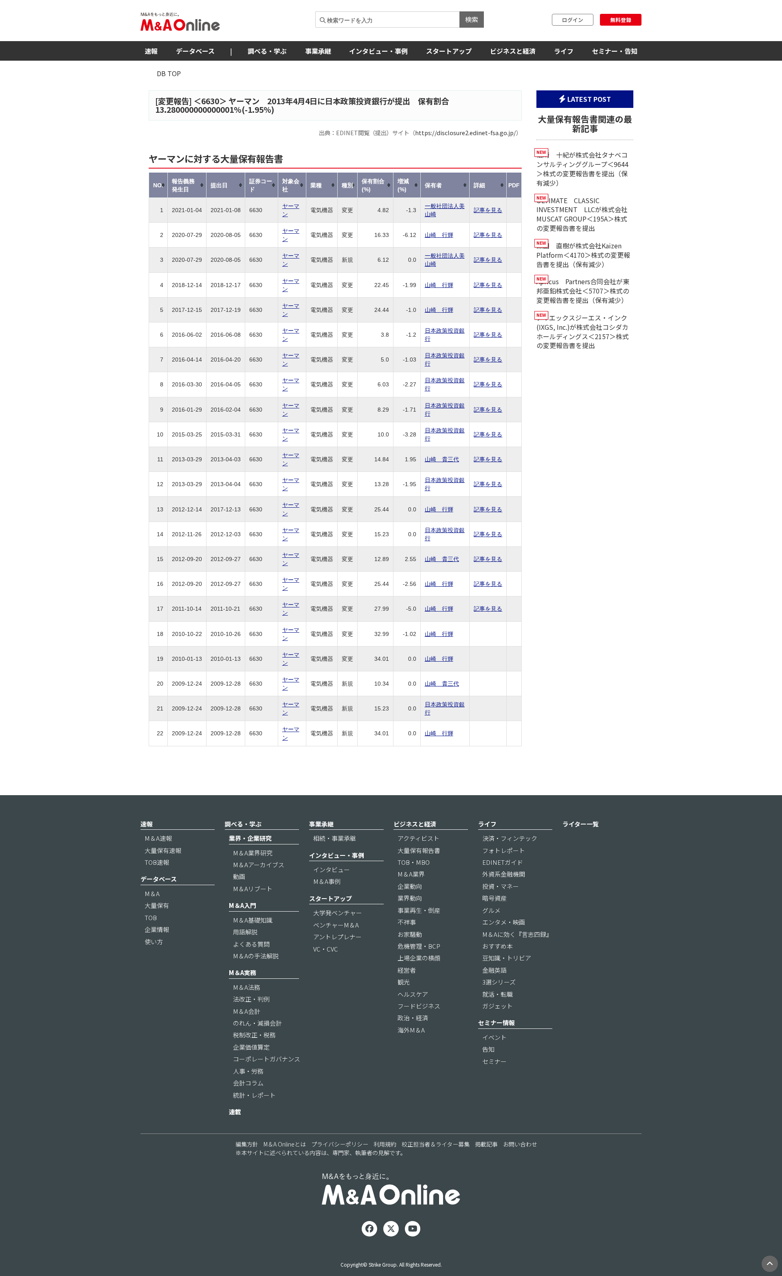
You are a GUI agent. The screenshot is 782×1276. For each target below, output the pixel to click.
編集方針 (246, 1144)
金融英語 (494, 970)
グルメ (491, 910)
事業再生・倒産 (419, 910)
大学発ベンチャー (337, 912)
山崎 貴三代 (442, 459)
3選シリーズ (499, 982)
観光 (404, 982)
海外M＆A (411, 1030)
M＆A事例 (326, 881)
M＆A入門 (242, 905)
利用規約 (384, 1144)
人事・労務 (248, 1071)
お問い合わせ (520, 1144)
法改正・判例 (251, 999)
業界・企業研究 (250, 838)
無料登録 (620, 20)
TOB (151, 917)
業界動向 (410, 898)
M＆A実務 (242, 972)
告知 (488, 1049)
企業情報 (157, 929)
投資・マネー (500, 886)
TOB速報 (157, 862)
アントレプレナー (337, 936)
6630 (210, 101)
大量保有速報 (163, 850)
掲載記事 (486, 1144)
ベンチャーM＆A (336, 925)
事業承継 (318, 51)
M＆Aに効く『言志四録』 (517, 934)
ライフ (563, 51)
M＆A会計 (246, 1011)
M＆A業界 (411, 874)
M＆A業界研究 (252, 852)
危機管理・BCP (419, 946)
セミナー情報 (496, 1022)
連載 (235, 1111)
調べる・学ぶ (267, 51)
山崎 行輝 (439, 235)
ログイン (572, 20)
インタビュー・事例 (378, 51)
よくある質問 (251, 944)
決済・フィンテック (509, 838)
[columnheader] (158, 185)
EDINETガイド (502, 862)
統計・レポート (254, 1095)
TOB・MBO (414, 862)
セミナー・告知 (614, 51)
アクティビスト (418, 838)
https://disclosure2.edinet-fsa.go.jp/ (465, 132)
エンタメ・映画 (503, 922)
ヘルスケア (413, 994)
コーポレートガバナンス (266, 1059)
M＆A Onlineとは (285, 1144)
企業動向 (410, 886)
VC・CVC (325, 949)
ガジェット (497, 1006)
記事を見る (488, 210)
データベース (195, 51)
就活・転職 (497, 994)
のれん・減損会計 (257, 1023)
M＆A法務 (246, 987)
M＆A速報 (158, 838)
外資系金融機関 (503, 874)
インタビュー (331, 869)
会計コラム (248, 1083)
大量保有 (157, 905)
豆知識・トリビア (506, 958)
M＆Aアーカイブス (258, 864)
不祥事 (407, 922)
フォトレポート (503, 850)
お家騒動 (410, 934)
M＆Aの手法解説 (256, 956)
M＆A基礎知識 (252, 920)
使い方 (154, 941)
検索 (471, 19)
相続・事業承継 (334, 838)
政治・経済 (413, 1017)
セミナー (494, 1061)
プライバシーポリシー (339, 1144)
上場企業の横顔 (419, 958)
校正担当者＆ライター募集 (436, 1144)
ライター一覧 (580, 824)
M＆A (152, 893)
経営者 (407, 970)
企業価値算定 (251, 1047)
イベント (494, 1037)
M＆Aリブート (252, 888)
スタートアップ (449, 51)
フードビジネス (419, 1006)
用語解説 (245, 931)
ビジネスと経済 (513, 51)
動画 (239, 876)
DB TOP (169, 73)
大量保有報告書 (419, 850)
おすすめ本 (497, 946)
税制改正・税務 (254, 1034)
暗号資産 (494, 898)
